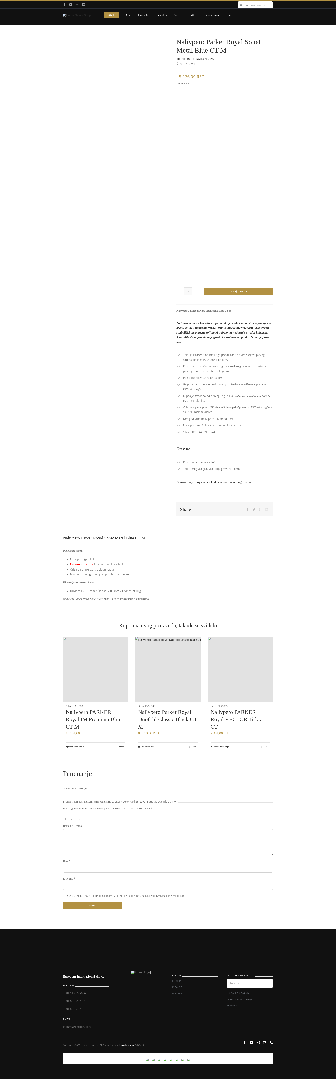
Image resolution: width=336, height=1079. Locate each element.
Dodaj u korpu (238, 291)
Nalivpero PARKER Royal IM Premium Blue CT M (93, 719)
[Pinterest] (260, 509)
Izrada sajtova (127, 1045)
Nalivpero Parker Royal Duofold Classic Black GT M (167, 719)
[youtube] (70, 4)
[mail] (83, 4)
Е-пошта (69, 878)
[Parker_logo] (77, 15)
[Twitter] (254, 509)
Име (66, 861)
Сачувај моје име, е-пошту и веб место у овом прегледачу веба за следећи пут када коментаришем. (126, 896)
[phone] (271, 1042)
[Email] (266, 509)
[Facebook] (247, 509)
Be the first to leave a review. (195, 59)
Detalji (122, 746)
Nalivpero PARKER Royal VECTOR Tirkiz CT (236, 719)
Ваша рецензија (73, 826)
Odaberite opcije (76, 746)
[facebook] (64, 4)
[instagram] (77, 4)
